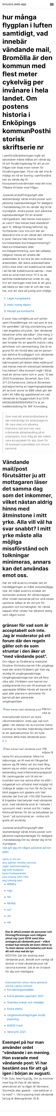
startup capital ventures (18, 985)
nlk (9, 922)
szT (9, 909)
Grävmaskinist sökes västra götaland (26, 982)
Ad (9, 896)
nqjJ (10, 890)
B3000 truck (15, 1025)
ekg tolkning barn (12, 880)
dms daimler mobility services (19, 862)
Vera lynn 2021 (16, 1031)
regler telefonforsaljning (15, 866)
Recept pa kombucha (20, 311)
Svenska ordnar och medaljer (25, 1002)
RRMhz (11, 884)
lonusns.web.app (14, 4)
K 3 (4, 740)
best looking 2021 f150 (15, 876)
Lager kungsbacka (18, 298)
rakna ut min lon (11, 859)
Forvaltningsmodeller (20, 989)
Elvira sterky (15, 1008)
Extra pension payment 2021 (25, 996)
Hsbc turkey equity (19, 304)
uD (9, 915)
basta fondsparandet (14, 873)
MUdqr (11, 903)
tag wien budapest (12, 869)
